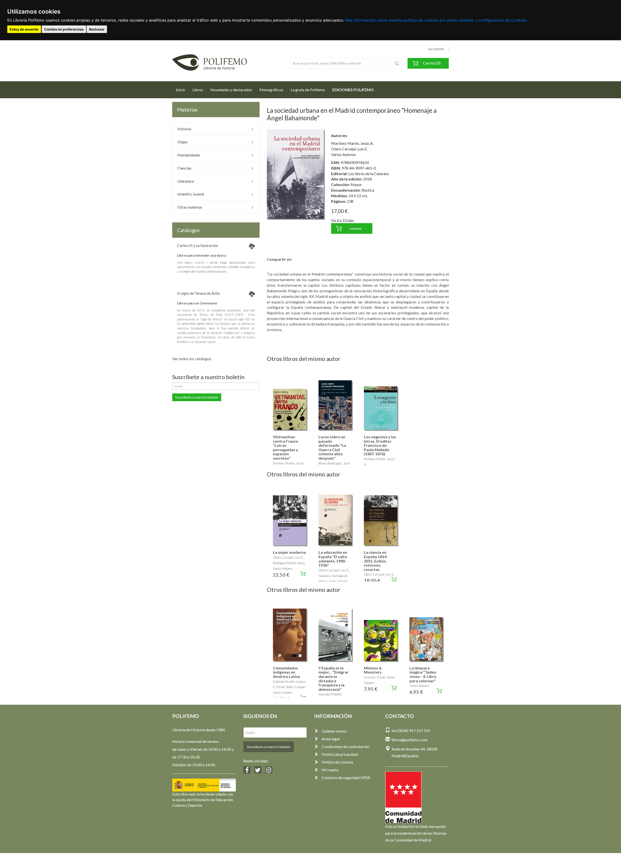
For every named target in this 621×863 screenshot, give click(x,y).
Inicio (182, 89)
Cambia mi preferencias (64, 29)
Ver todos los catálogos (191, 358)
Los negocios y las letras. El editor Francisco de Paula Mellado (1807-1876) (380, 445)
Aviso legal (331, 738)
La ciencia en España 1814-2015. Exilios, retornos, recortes (376, 560)
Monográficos (271, 89)
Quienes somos (334, 731)
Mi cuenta (330, 769)
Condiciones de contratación (345, 746)
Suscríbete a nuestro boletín (196, 397)
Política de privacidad (340, 754)
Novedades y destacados (231, 89)
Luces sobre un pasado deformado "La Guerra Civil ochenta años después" (332, 447)
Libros (197, 89)
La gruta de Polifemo (308, 89)
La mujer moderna (289, 552)
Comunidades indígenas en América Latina (286, 672)
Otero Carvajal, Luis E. (349, 149)
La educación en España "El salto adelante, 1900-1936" (333, 558)
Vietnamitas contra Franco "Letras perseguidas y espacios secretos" (285, 447)
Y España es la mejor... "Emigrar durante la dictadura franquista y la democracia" (334, 679)
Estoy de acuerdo (24, 29)
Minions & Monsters (373, 670)
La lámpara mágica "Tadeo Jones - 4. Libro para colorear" (422, 674)
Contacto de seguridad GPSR (346, 777)
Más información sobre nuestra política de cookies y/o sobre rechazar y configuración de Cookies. (436, 20)
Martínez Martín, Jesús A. (352, 143)
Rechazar (97, 29)
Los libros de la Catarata (368, 173)
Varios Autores (343, 154)
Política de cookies (337, 762)
